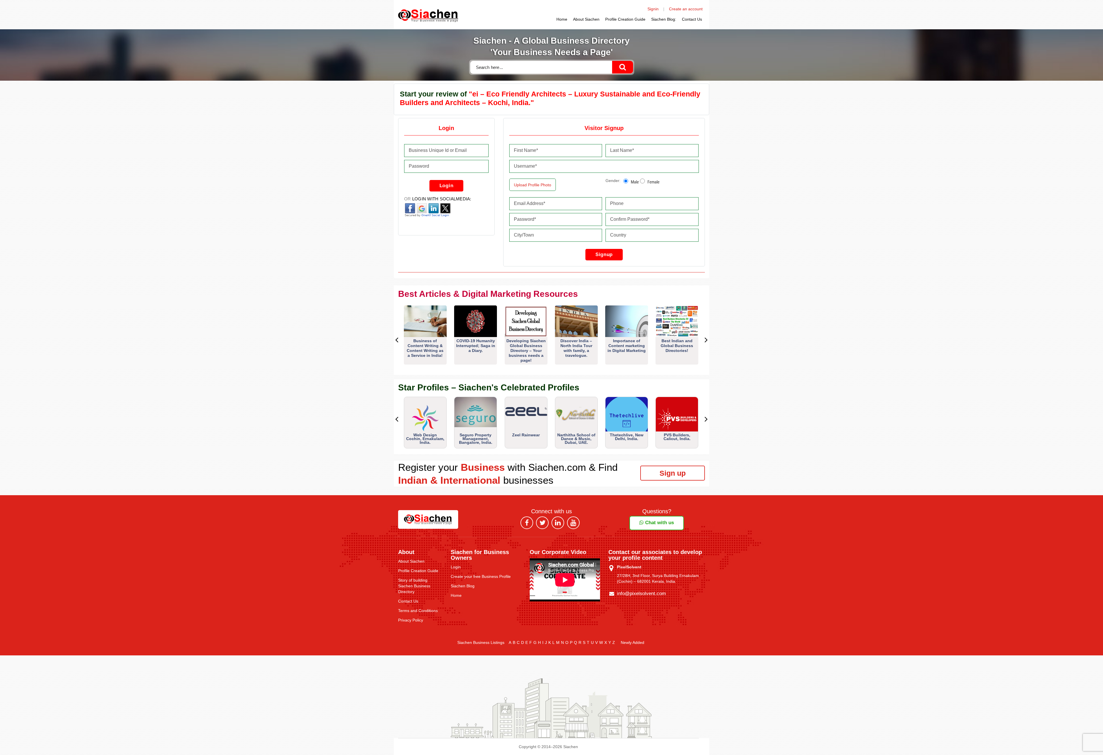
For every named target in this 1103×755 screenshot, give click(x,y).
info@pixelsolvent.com (641, 593)
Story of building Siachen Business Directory (414, 586)
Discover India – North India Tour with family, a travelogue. (576, 348)
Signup (604, 254)
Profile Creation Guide (625, 19)
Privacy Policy (410, 620)
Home (561, 19)
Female (653, 182)
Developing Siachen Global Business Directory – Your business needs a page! (526, 350)
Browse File (534, 185)
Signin (653, 9)
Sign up (673, 473)
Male (635, 182)
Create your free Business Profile (481, 576)
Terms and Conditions (418, 610)
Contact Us (692, 19)
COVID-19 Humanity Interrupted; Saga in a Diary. (475, 345)
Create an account (686, 9)
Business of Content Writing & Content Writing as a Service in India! (425, 348)
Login (446, 185)
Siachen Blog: (663, 19)
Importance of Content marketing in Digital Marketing (627, 345)
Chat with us (659, 522)
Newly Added (632, 642)
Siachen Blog (463, 586)
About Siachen (586, 19)
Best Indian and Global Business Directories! (677, 345)
